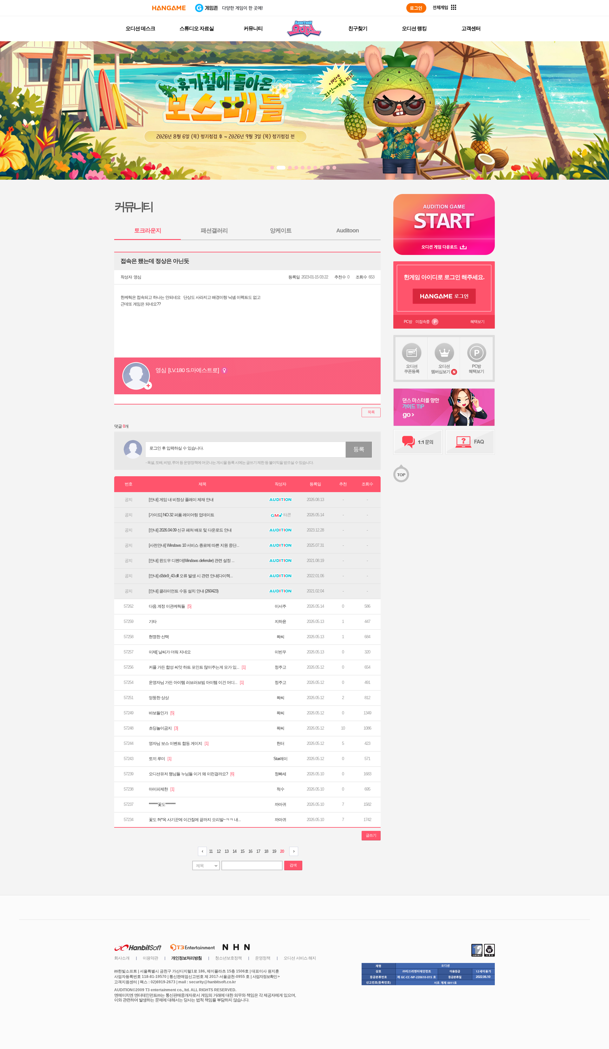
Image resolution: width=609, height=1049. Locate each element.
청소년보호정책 (228, 958)
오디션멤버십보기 (440, 369)
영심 (137, 277)
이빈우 (280, 652)
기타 (152, 621)
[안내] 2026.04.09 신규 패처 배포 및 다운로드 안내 (190, 530)
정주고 (280, 667)
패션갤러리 (214, 230)
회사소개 (121, 958)
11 (211, 851)
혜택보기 (477, 321)
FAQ (470, 442)
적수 (280, 789)
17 (258, 851)
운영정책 (262, 958)
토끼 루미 (160, 758)
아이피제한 (161, 789)
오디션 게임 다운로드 (444, 247)
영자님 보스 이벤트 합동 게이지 (178, 743)
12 (218, 851)
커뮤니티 (253, 28)
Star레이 (280, 758)
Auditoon (347, 230)
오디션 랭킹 (414, 28)
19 (274, 851)
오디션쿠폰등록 (411, 369)
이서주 (280, 606)
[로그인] (416, 8)
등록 (358, 449)
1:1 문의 (417, 442)
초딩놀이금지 (163, 728)
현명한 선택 (159, 636)
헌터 (280, 743)
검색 (293, 865)
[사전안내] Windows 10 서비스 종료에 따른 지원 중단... (194, 545)
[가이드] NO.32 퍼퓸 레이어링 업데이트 (181, 514)
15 (242, 851)
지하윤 (280, 621)
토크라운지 (147, 230)
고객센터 (471, 28)
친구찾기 (357, 28)
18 (266, 851)
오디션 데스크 (140, 28)
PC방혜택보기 (476, 369)
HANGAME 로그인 (444, 296)
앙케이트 (280, 230)
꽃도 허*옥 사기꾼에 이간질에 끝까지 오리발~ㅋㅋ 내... (195, 819)
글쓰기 (371, 835)
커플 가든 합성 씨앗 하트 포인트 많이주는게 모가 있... (197, 667)
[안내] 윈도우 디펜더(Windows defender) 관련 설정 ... (191, 560)
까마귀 (280, 804)
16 (250, 851)
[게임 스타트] (444, 216)
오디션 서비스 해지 (300, 958)
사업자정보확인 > (265, 976)
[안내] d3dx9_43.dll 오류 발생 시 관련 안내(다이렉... (191, 575)
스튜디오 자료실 (197, 28)
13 (226, 851)
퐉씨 (280, 636)
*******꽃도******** (162, 804)
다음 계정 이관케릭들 (170, 606)
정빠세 (280, 774)
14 (234, 851)
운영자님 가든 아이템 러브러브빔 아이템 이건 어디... (196, 682)
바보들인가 (161, 713)
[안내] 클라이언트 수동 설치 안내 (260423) (183, 591)
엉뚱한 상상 (159, 697)
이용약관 (150, 958)
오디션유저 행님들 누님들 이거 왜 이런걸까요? (191, 774)
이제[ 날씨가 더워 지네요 (170, 652)
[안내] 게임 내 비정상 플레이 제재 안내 (181, 499)
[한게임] (169, 7)
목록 (371, 412)
